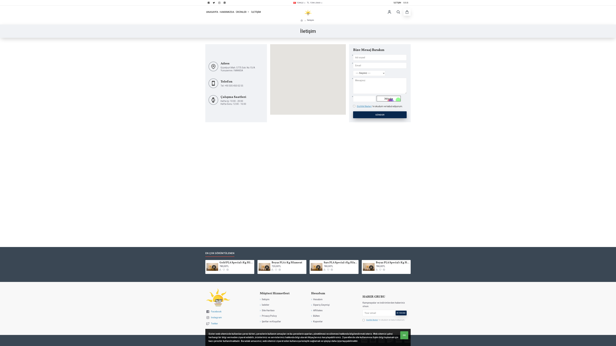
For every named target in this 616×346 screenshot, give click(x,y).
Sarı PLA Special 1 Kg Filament (340, 262)
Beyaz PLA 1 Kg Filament (287, 262)
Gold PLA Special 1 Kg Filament (236, 262)
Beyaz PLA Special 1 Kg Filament (393, 262)
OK (404, 335)
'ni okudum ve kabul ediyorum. (380, 106)
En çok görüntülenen (219, 253)
